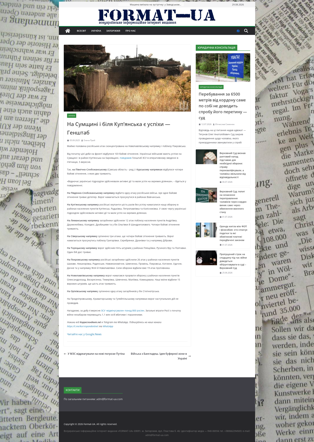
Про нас (130, 30)
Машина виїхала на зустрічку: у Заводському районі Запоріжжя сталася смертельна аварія (157, 4)
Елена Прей (89, 140)
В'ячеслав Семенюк (225, 124)
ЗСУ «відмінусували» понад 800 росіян (122, 310)
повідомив (125, 157)
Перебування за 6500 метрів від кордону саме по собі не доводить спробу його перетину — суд (223, 105)
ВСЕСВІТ (81, 30)
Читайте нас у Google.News (84, 334)
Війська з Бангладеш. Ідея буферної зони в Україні (159, 356)
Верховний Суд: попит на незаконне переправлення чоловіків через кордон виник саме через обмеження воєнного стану (233, 202)
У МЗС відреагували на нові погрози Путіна (96, 354)
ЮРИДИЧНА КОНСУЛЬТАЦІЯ (211, 87)
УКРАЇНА (96, 30)
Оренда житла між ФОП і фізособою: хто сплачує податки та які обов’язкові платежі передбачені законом (233, 233)
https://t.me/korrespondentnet (82, 326)
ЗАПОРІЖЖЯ (113, 30)
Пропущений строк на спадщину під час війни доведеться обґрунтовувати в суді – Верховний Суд (233, 261)
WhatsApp (108, 326)
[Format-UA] (67, 30)
